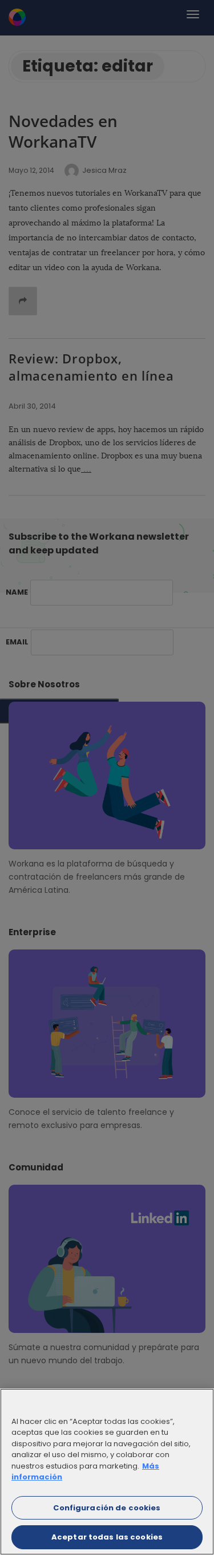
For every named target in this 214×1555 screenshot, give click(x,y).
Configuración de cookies (106, 1507)
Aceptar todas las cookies (107, 1537)
